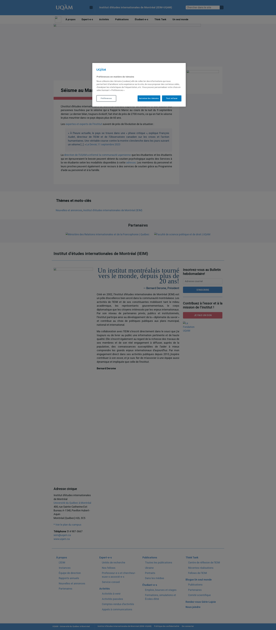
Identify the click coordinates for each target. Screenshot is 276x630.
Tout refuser (172, 98)
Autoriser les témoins (149, 98)
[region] (139, 85)
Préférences (106, 98)
